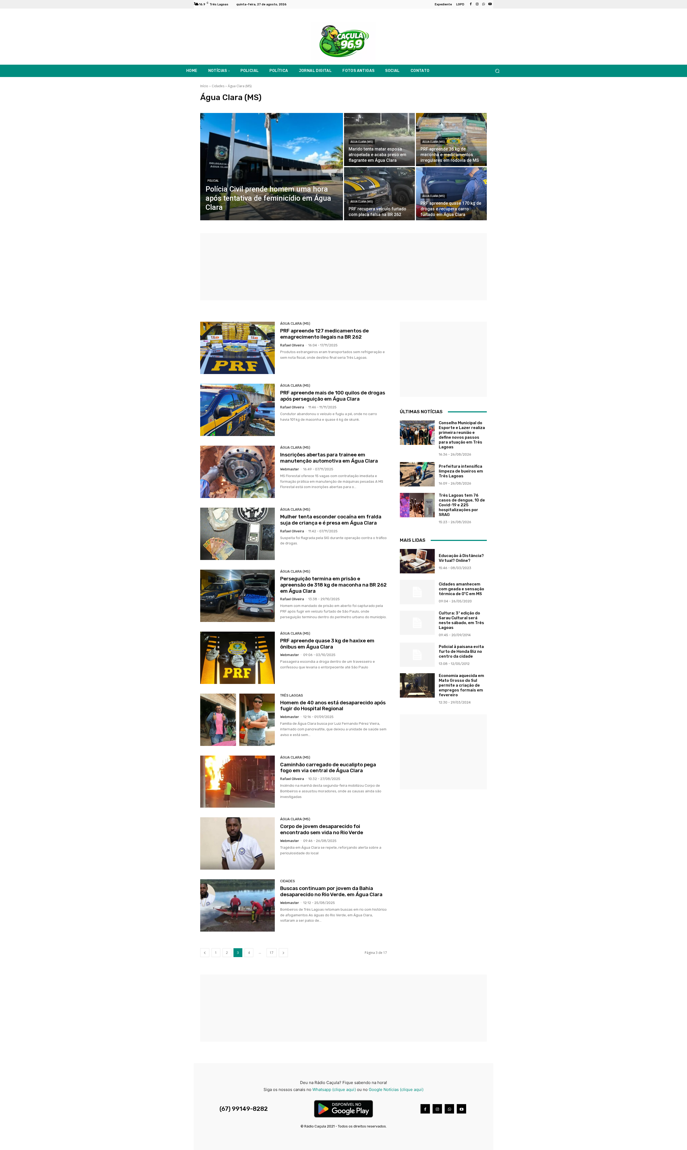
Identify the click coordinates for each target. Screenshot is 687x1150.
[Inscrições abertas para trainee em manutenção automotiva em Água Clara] (237, 472)
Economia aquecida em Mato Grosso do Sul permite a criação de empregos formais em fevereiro (461, 685)
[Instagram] (477, 4)
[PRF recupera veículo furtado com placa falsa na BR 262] (379, 193)
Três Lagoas (291, 695)
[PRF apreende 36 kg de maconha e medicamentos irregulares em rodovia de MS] (451, 139)
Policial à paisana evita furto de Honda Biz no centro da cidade (461, 651)
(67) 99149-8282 (244, 1108)
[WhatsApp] (483, 4)
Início (204, 86)
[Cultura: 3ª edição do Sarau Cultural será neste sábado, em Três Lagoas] (417, 623)
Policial (213, 180)
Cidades (218, 86)
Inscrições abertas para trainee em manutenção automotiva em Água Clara (329, 458)
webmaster (289, 469)
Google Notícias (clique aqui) (396, 1089)
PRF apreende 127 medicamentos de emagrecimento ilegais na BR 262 (324, 334)
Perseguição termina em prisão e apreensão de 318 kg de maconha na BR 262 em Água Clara (333, 585)
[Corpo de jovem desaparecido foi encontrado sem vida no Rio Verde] (237, 843)
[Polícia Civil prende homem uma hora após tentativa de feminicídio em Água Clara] (271, 166)
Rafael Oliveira (292, 345)
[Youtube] (490, 4)
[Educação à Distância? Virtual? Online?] (417, 561)
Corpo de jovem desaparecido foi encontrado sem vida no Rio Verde (321, 829)
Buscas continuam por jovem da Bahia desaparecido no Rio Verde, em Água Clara (331, 891)
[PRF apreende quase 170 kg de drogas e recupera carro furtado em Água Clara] (451, 193)
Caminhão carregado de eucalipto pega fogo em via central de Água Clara (328, 767)
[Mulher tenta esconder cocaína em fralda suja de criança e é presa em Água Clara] (237, 534)
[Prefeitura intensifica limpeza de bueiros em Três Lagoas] (417, 474)
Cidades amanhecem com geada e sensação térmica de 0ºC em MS (461, 589)
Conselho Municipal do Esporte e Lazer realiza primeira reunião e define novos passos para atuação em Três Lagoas (462, 434)
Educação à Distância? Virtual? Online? (461, 558)
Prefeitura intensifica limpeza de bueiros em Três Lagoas (461, 471)
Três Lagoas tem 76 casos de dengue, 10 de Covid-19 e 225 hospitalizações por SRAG (462, 505)
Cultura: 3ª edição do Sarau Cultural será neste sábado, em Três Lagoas (461, 620)
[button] (497, 71)
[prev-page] (204, 952)
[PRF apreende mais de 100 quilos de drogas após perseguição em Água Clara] (237, 410)
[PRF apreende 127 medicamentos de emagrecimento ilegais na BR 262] (237, 348)
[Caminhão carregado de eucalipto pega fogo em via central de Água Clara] (237, 782)
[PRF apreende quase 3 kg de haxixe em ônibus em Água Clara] (237, 658)
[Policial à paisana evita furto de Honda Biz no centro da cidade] (417, 655)
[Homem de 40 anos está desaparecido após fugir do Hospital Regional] (237, 720)
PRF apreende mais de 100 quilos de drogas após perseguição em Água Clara (332, 396)
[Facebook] (470, 4)
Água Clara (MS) (361, 141)
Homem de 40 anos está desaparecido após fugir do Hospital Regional (333, 705)
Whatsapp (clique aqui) (334, 1089)
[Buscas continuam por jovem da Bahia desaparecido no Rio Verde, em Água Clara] (237, 905)
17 (271, 952)
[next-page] (283, 952)
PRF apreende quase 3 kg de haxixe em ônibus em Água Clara (327, 644)
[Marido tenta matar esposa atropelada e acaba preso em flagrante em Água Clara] (379, 139)
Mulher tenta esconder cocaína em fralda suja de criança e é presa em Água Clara (330, 520)
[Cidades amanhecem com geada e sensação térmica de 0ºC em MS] (417, 592)
